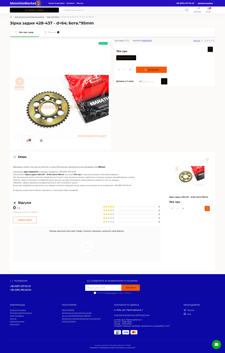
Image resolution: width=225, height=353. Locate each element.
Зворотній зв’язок (17, 321)
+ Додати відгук (24, 220)
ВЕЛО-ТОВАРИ (68, 310)
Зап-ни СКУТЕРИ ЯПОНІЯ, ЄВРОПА (76, 316)
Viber (189, 314)
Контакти (70, 3)
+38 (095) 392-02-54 (20, 289)
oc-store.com (130, 348)
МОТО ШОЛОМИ (69, 321)
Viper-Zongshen (53, 17)
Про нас (80, 3)
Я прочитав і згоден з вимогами (114, 293)
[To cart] (207, 208)
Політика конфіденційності (21, 313)
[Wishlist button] (210, 49)
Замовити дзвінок (205, 3)
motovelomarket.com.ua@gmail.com (132, 315)
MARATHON (147, 41)
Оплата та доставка (56, 3)
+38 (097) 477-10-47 (20, 286)
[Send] (164, 81)
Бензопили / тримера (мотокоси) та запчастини (81, 319)
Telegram (190, 310)
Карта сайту (15, 324)
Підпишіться (131, 288)
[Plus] (130, 70)
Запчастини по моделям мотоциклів (29, 17)
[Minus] (119, 70)
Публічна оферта (111, 293)
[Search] (187, 10)
